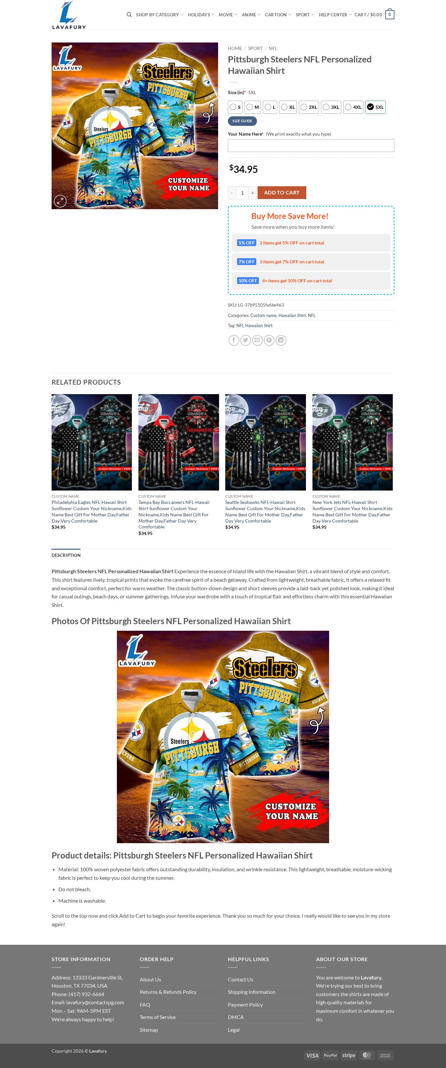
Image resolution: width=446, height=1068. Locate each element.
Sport (303, 14)
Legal (234, 1029)
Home (235, 48)
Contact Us (240, 979)
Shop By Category (157, 14)
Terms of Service (158, 1017)
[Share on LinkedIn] (281, 340)
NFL (273, 48)
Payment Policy (245, 1004)
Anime (249, 14)
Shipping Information (252, 992)
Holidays (199, 14)
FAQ (145, 1004)
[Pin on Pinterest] (269, 340)
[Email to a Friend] (257, 340)
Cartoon (276, 14)
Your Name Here (245, 134)
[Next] (392, 470)
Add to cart (282, 192)
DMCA (236, 1017)
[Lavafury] (84, 14)
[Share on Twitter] (245, 340)
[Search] (129, 14)
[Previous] (52, 470)
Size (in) (237, 92)
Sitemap (149, 1029)
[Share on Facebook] (234, 340)
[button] (374, 15)
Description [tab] (66, 555)
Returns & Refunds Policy (168, 992)
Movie (226, 14)
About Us (150, 979)
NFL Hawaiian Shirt (254, 325)
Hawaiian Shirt (292, 315)
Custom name (263, 315)
